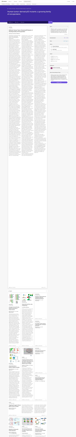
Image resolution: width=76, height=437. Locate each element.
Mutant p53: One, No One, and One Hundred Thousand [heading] (40, 351)
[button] (17, 22)
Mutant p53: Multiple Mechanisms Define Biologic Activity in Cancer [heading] (40, 430)
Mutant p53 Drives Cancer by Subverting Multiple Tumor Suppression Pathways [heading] (40, 378)
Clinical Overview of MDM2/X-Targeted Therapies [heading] (14, 367)
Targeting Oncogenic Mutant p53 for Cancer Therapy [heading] (15, 406)
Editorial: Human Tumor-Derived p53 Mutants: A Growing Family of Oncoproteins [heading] (21, 30)
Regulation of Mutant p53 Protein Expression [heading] (13, 430)
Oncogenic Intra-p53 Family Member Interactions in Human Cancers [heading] (14, 308)
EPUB (67, 37)
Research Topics (29, 8)
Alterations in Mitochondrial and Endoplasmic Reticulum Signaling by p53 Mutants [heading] (40, 297)
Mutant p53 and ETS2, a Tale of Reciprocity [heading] (27, 305)
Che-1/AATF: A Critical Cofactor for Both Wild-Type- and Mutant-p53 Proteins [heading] (40, 324)
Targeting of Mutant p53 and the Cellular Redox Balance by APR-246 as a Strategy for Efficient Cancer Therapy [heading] (27, 361)
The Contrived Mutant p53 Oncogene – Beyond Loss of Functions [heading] (27, 430)
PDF (64, 37)
